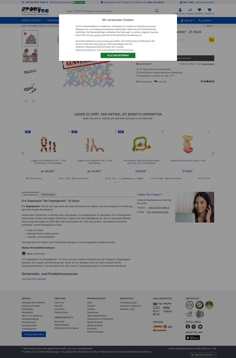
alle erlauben (95, 35)
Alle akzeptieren (118, 55)
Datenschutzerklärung (86, 50)
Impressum (128, 50)
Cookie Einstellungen (103, 41)
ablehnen (102, 44)
